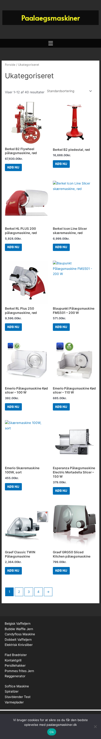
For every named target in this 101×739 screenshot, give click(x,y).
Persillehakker (15, 665)
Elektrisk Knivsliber (19, 645)
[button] (50, 43)
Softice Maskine (17, 686)
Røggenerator (15, 676)
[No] (95, 726)
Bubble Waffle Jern (19, 629)
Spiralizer (12, 691)
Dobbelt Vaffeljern (18, 639)
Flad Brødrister (16, 655)
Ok (52, 732)
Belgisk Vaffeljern (18, 623)
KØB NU (13, 167)
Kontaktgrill (13, 660)
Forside (10, 64)
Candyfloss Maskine (20, 634)
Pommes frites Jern (19, 671)
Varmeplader (14, 702)
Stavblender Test (18, 697)
